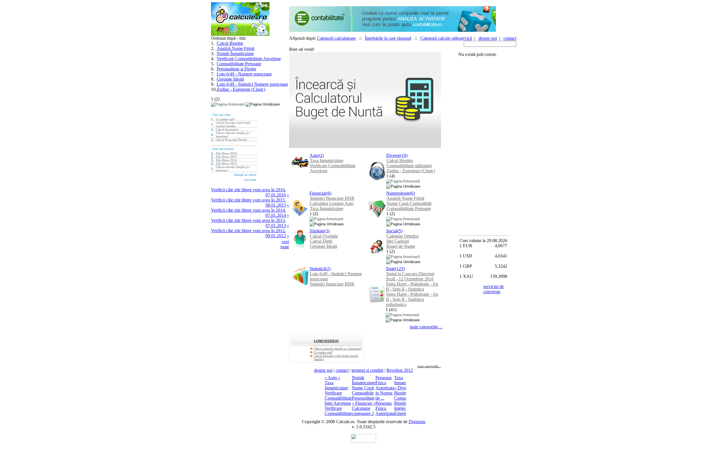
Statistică (317, 268)
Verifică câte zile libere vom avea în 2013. (248, 220)
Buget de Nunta (401, 246)
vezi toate (285, 244)
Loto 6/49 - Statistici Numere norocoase (252, 84)
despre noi (488, 38)
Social (391, 230)
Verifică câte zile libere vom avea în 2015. (248, 200)
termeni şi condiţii (367, 370)
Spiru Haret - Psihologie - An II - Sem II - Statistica (412, 286)
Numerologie (398, 193)
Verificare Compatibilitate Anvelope (249, 58)
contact (510, 38)
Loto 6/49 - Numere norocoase (244, 74)
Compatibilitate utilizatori (409, 165)
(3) (327, 230)
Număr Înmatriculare (235, 53)
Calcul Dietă (321, 241)
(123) (400, 268)
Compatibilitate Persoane (239, 63)
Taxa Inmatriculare (326, 160)
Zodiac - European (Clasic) (241, 89)
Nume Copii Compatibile (409, 203)
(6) (328, 193)
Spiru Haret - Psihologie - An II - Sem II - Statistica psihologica (412, 299)
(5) (399, 230)
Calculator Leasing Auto (332, 203)
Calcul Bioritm (230, 43)
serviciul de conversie (493, 289)
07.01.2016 (276, 194)
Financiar (318, 193)
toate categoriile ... (426, 326)
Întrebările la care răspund (388, 38)
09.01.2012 (276, 235)
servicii (465, 38)
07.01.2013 (276, 225)
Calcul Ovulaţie (324, 236)
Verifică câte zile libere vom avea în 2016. (248, 189)
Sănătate (317, 230)
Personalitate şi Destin (236, 68)
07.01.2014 (276, 215)
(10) (404, 155)
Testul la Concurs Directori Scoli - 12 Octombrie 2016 (410, 276)
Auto (314, 155)
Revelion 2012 (400, 370)
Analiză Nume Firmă (235, 48)
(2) (321, 155)
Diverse (393, 155)
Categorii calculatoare (336, 38)
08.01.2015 (276, 205)
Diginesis (417, 421)
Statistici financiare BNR (332, 198)
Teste (390, 268)
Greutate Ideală (230, 79)
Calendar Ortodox (403, 236)
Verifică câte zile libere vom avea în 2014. (248, 210)
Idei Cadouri (398, 241)
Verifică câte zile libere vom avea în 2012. (248, 230)
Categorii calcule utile (439, 38)
